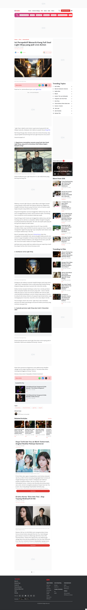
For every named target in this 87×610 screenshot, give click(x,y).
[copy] (49, 85)
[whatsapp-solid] (39, 85)
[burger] (72, 10)
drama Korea (37, 234)
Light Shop (38, 89)
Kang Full (47, 130)
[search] (59, 10)
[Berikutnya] (52, 426)
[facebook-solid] (43, 85)
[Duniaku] (17, 10)
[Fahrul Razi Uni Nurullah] (15, 413)
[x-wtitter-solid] (46, 85)
